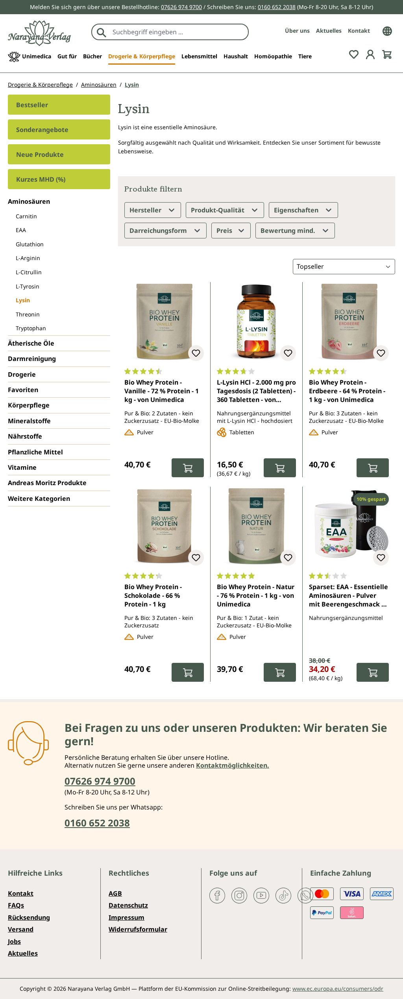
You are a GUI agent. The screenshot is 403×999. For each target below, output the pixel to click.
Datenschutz (128, 905)
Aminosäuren (29, 201)
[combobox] (178, 31)
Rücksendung (29, 917)
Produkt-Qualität (218, 210)
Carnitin (26, 216)
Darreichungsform (159, 230)
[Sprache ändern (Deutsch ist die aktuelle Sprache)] (387, 30)
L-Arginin (28, 258)
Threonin (28, 314)
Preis (225, 230)
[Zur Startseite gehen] (39, 33)
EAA (21, 230)
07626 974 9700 (181, 7)
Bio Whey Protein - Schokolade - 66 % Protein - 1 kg (153, 595)
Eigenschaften (297, 210)
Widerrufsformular (138, 929)
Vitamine (22, 467)
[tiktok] (283, 895)
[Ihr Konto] (370, 54)
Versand (20, 929)
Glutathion (30, 244)
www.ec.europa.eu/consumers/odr (337, 988)
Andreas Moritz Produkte (47, 482)
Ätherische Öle (31, 343)
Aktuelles (329, 30)
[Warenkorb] (387, 54)
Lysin (23, 300)
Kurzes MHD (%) (40, 179)
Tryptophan (31, 328)
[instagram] (239, 895)
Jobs (14, 941)
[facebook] (217, 895)
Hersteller (146, 210)
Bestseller (32, 104)
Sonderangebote (42, 129)
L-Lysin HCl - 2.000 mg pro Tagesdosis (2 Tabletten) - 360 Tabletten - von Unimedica (256, 392)
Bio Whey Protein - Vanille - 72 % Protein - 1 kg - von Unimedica (161, 391)
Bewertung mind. (289, 230)
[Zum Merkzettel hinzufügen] (196, 353)
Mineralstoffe (29, 421)
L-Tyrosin (27, 286)
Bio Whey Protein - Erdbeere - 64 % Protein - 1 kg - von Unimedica (347, 391)
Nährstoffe (25, 436)
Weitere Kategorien (39, 498)
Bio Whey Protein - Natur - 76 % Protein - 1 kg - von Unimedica (255, 595)
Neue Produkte (40, 154)
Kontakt (359, 30)
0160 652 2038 (277, 7)
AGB (115, 893)
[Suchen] (101, 31)
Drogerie (22, 374)
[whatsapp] (305, 895)
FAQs (16, 905)
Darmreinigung (32, 358)
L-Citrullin (29, 272)
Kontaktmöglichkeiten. (232, 765)
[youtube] (261, 895)
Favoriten (23, 389)
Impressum (126, 917)
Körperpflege (29, 405)
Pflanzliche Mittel (35, 452)
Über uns (297, 30)
